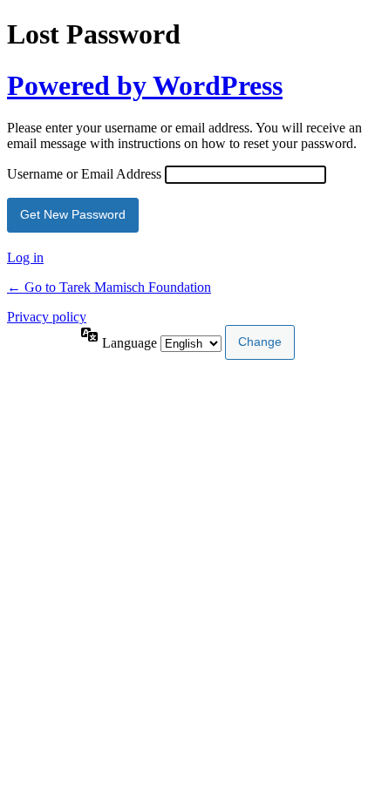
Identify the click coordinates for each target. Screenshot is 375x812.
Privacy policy (46, 316)
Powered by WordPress (145, 85)
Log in (25, 257)
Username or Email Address (84, 173)
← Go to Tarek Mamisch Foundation (109, 287)
